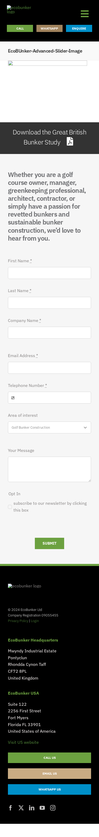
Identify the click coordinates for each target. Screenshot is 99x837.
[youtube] (42, 808)
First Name (20, 260)
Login (35, 621)
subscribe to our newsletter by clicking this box (50, 507)
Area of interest (23, 415)
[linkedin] (31, 808)
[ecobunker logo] (23, 7)
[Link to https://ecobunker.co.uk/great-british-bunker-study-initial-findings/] (70, 141)
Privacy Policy (18, 621)
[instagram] (52, 808)
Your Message (21, 450)
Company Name (24, 320)
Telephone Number (27, 385)
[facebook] (10, 808)
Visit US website (23, 742)
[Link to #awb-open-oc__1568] (85, 13)
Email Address (23, 355)
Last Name (19, 290)
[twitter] (21, 808)
